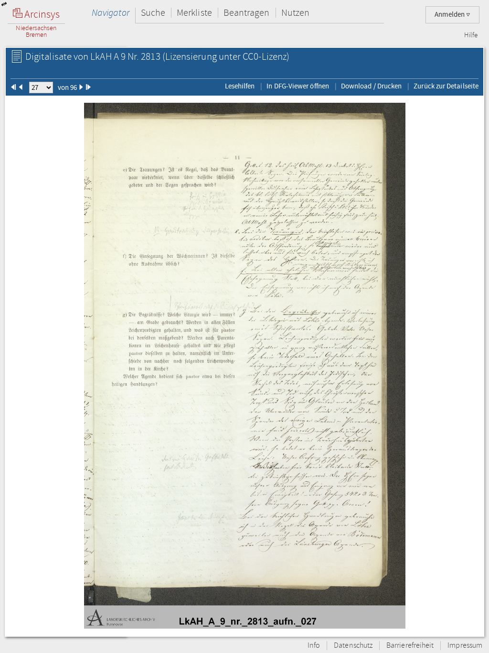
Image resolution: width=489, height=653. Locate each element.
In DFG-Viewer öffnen (297, 86)
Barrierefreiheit (410, 645)
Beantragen (246, 13)
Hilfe (471, 35)
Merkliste (194, 13)
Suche (153, 13)
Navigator (110, 13)
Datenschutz (353, 645)
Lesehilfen (240, 86)
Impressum (464, 645)
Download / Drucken (371, 86)
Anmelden (450, 14)
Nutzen (295, 13)
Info (314, 645)
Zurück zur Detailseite (446, 86)
